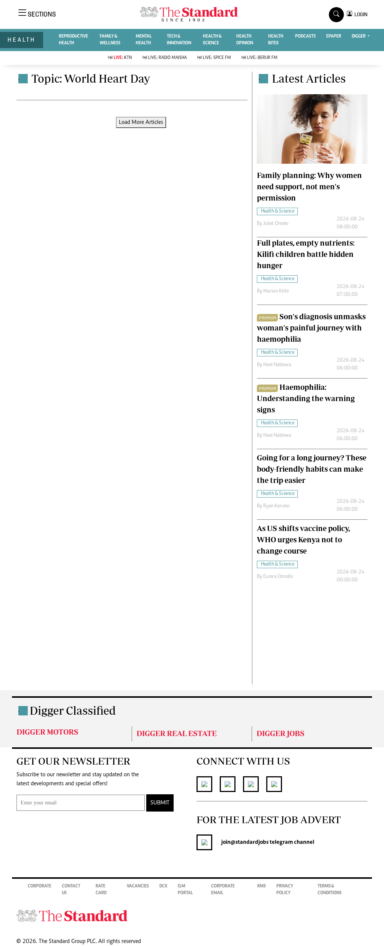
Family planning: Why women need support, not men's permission (309, 186)
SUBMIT (160, 803)
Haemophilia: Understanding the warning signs (306, 398)
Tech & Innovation (179, 39)
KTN (123, 58)
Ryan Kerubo (276, 506)
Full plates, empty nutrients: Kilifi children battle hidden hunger (305, 254)
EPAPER (333, 36)
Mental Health (144, 39)
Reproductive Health (73, 39)
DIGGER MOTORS (47, 731)
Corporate (39, 886)
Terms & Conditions (330, 889)
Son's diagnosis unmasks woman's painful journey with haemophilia (311, 327)
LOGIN (360, 14)
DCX (163, 886)
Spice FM (217, 58)
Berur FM (262, 58)
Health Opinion (244, 39)
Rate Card (101, 889)
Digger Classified (73, 710)
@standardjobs (249, 842)
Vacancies (138, 886)
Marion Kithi (276, 291)
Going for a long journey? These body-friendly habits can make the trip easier (311, 468)
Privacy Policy (284, 889)
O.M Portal (185, 889)
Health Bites (276, 39)
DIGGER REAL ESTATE (176, 733)
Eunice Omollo (278, 576)
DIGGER (359, 36)
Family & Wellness (110, 39)
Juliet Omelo (275, 223)
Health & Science (212, 39)
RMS (261, 886)
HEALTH (22, 39)
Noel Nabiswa (277, 365)
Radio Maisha (167, 58)
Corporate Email (223, 889)
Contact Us (71, 889)
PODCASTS (305, 36)
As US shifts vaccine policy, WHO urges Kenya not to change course (303, 539)
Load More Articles (141, 122)
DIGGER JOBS (280, 733)
